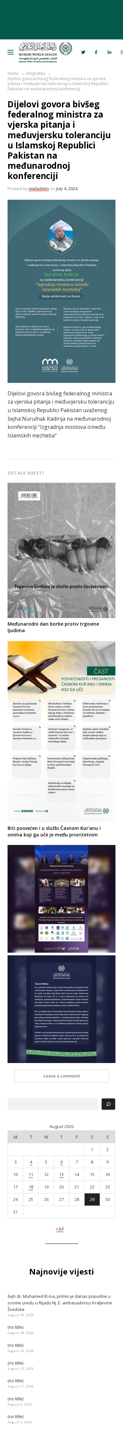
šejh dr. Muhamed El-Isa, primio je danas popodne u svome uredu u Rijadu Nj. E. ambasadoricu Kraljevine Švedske (60, 1302)
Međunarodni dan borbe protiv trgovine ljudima (53, 627)
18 (31, 1187)
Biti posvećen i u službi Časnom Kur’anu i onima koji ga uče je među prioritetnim (54, 831)
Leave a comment (61, 1076)
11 (31, 1174)
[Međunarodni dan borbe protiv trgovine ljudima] (61, 487)
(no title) (15, 1327)
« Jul (60, 1228)
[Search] (108, 1104)
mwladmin (39, 188)
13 (61, 1174)
